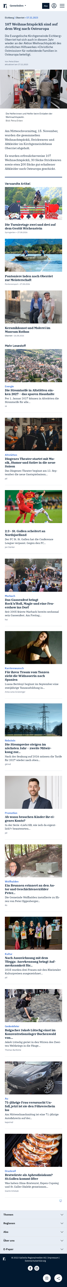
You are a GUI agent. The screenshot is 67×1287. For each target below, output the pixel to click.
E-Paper (8, 1249)
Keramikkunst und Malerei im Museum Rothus (27, 330)
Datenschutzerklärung (35, 1260)
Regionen (9, 1223)
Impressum (53, 1257)
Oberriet (20, 17)
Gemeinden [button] (17, 5)
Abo (46, 5)
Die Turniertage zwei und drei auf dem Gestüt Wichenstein (30, 226)
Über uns (8, 1240)
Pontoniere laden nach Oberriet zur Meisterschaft (29, 278)
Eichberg (9, 17)
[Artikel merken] (46, 1278)
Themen (8, 1214)
